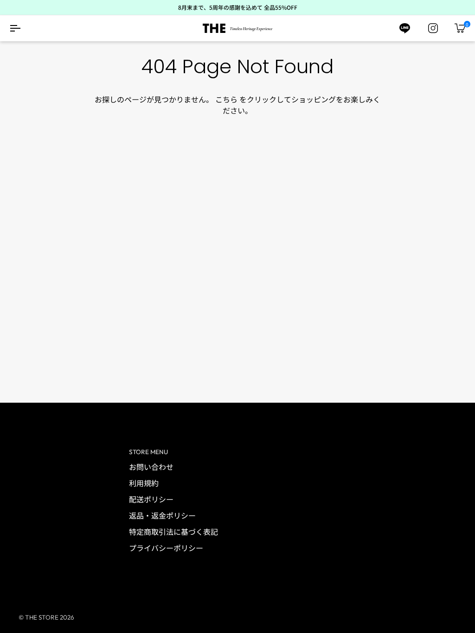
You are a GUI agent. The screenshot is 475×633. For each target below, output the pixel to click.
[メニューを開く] (23, 28)
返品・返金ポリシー (162, 515)
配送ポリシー (151, 499)
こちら (226, 99)
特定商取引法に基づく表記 (173, 531)
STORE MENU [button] (148, 452)
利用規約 (144, 482)
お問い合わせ (151, 466)
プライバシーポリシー (166, 547)
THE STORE (41, 617)
